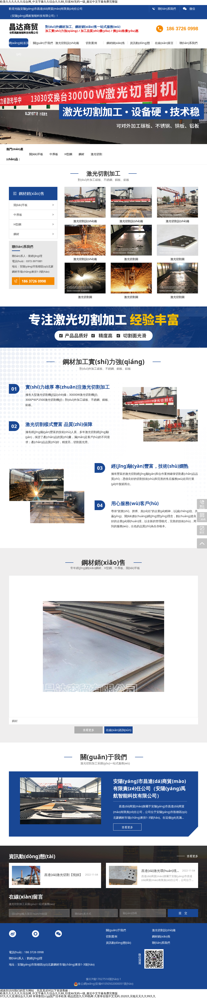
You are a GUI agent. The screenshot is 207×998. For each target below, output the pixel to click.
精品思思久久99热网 (80, 996)
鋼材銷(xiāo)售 (116, 43)
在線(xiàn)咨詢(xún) (118, 730)
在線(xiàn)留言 (164, 43)
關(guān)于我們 (43, 43)
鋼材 (84, 154)
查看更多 (88, 730)
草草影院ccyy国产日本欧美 (50, 996)
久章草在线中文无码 (107, 996)
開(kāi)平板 (39, 154)
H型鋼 (71, 154)
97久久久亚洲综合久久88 (16, 996)
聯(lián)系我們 (164, 8)
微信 (189, 8)
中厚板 (57, 154)
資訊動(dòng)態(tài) (140, 44)
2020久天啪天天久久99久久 (138, 996)
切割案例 (91, 43)
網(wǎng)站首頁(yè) (18, 44)
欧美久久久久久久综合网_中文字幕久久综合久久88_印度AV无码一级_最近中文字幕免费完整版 (59, 993)
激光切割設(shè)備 (67, 43)
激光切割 (99, 154)
